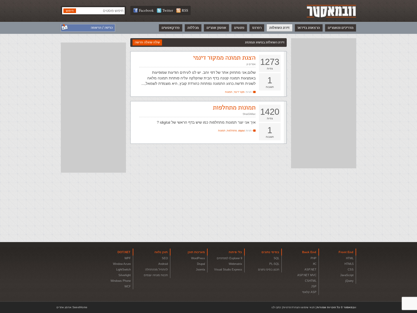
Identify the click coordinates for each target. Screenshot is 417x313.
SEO (165, 258)
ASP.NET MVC (306, 275)
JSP (313, 286)
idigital (241, 130)
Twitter (167, 10)
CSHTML (310, 280)
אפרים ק (251, 64)
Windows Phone (121, 280)
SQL (276, 258)
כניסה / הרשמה (102, 27)
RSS (185, 10)
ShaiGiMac (249, 114)
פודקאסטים (171, 27)
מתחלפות (232, 130)
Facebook (146, 10)
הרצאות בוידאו (309, 27)
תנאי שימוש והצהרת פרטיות (299, 307)
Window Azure (122, 263)
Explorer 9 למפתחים (229, 258)
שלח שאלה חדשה (147, 42)
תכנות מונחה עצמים (156, 275)
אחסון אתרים (216, 27)
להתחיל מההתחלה (156, 269)
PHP (313, 258)
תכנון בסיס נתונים (268, 269)
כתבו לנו (276, 307)
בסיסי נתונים (270, 252)
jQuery (349, 280)
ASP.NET (310, 269)
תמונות (228, 92)
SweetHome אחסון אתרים (71, 307)
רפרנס (256, 27)
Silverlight (124, 275)
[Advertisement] (323, 103)
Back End (309, 252)
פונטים (239, 27)
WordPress (198, 258)
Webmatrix (235, 263)
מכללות (193, 27)
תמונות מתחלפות (234, 108)
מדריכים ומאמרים (340, 27)
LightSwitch (123, 269)
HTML (350, 258)
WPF (127, 258)
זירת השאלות (279, 27)
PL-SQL (274, 263)
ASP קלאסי (309, 292)
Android (163, 263)
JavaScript (347, 275)
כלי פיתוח (235, 252)
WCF (127, 286)
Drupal (201, 263)
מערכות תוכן (196, 252)
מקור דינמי (239, 92)
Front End (346, 252)
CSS (351, 269)
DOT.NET (124, 252)
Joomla (200, 269)
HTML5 (349, 263)
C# (314, 263)
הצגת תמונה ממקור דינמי (224, 58)
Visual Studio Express (228, 269)
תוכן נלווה (161, 252)
